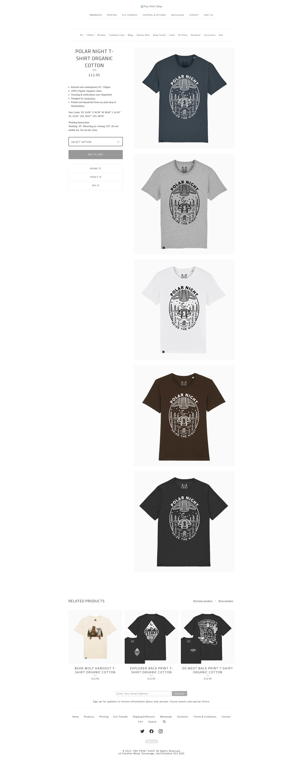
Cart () (208, 15)
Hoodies (102, 35)
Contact (194, 15)
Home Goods (159, 35)
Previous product (203, 601)
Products (96, 15)
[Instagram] (160, 731)
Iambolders (89, 98)
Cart (140, 721)
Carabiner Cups (117, 35)
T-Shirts (90, 35)
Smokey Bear (143, 35)
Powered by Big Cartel (151, 741)
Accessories (210, 35)
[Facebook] (151, 731)
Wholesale (177, 15)
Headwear (196, 35)
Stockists (182, 716)
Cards (172, 35)
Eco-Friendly (130, 15)
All (81, 35)
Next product (225, 601)
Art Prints (183, 35)
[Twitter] (142, 731)
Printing (112, 15)
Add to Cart (96, 154)
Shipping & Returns (154, 15)
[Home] (151, 6)
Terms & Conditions (205, 716)
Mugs (130, 35)
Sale (221, 35)
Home (75, 716)
